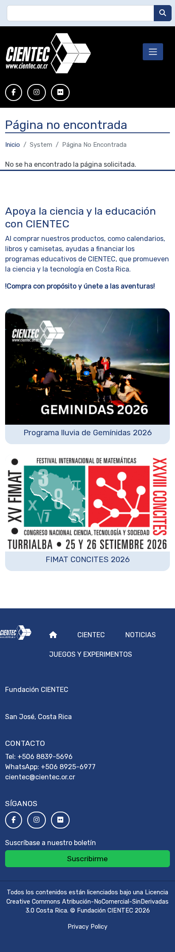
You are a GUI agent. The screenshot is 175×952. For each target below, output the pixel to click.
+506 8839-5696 (45, 757)
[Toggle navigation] (153, 51)
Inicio (12, 144)
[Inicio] (48, 53)
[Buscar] (163, 13)
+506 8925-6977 (68, 767)
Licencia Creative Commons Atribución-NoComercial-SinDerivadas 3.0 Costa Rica (87, 901)
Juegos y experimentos (90, 654)
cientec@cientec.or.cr (40, 777)
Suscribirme (87, 858)
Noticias (140, 635)
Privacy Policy (87, 926)
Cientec (91, 635)
